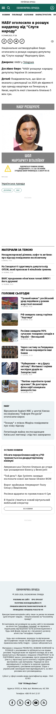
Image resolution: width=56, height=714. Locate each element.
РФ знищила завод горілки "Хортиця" (36, 316)
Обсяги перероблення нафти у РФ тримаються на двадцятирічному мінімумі (24, 457)
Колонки (28, 15)
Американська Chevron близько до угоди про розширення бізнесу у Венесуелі (28, 468)
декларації (7, 190)
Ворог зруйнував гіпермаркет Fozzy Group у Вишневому (25, 486)
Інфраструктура (43, 15)
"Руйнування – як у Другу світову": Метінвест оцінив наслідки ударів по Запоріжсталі (36, 368)
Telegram (28, 62)
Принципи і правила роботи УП (28, 610)
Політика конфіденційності (28, 603)
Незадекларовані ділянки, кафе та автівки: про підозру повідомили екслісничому (27, 256)
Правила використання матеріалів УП (28, 606)
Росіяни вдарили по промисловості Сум (27, 493)
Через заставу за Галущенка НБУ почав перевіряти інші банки (37, 350)
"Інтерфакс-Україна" (27, 626)
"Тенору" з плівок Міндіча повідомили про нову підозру (26, 424)
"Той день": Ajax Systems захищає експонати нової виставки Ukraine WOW (27, 477)
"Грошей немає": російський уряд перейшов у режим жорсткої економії (37, 301)
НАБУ (18, 190)
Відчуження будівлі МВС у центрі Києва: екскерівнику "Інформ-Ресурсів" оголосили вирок (27, 413)
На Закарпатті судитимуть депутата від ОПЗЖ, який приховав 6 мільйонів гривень (26, 268)
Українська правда (13, 183)
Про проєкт (37, 600)
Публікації (17, 15)
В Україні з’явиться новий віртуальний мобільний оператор (27, 501)
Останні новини (13, 450)
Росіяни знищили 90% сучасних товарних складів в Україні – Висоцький (37, 333)
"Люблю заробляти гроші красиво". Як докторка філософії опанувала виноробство (36, 386)
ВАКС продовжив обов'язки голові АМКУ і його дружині (26, 280)
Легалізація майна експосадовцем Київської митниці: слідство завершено (27, 433)
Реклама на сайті (21, 600)
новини (6, 15)
